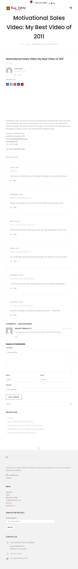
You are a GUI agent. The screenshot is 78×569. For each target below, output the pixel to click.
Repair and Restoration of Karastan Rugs (20, 422)
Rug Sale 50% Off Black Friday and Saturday (22, 433)
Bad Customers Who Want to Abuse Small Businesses (25, 425)
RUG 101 (8, 503)
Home (22, 44)
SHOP (8, 495)
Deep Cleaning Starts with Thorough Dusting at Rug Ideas (26, 429)
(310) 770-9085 (16, 554)
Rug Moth (11, 418)
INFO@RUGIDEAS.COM (18, 558)
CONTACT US (10, 506)
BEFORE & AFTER (12, 498)
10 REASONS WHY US (13, 500)
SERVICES (9, 492)
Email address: (11, 518)
